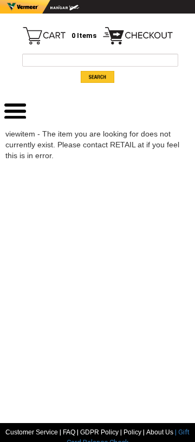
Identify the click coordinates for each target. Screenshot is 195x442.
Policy (132, 432)
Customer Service (31, 432)
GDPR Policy (99, 432)
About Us (160, 432)
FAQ (69, 432)
